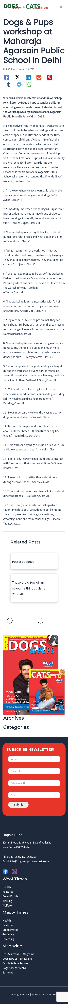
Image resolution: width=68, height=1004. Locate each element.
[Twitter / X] (17, 77)
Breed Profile (10, 896)
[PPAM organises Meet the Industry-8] (47, 620)
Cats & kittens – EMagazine (18, 954)
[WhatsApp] (29, 84)
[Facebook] (6, 77)
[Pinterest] (49, 77)
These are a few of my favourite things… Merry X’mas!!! (28, 588)
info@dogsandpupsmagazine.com (30, 861)
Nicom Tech (51, 994)
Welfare (7, 905)
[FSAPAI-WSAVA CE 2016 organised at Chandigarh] (20, 620)
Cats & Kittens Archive (15, 963)
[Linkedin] (28, 77)
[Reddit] (38, 77)
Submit (18, 804)
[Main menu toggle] (61, 6)
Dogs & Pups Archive (14, 968)
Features (7, 891)
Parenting (8, 939)
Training (7, 901)
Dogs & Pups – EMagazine (17, 958)
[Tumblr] (8, 84)
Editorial (7, 972)
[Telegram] (19, 84)
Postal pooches (23, 562)
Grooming (8, 934)
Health (6, 887)
